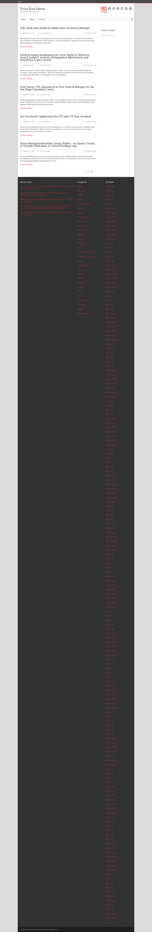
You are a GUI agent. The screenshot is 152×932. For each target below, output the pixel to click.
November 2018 (112, 594)
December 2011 (112, 914)
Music (80, 248)
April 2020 (110, 519)
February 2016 (111, 738)
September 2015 (112, 760)
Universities (82, 305)
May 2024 (110, 305)
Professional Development (86, 256)
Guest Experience (84, 226)
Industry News (82, 230)
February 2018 (111, 633)
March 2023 (110, 366)
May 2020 (110, 515)
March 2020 (110, 524)
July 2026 (110, 191)
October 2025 (111, 230)
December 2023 (112, 327)
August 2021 (111, 449)
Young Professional (84, 313)
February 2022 (111, 423)
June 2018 (110, 616)
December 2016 (112, 695)
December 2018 (112, 589)
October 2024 (111, 283)
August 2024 (111, 291)
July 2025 (110, 243)
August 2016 (111, 712)
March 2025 (110, 261)
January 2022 (111, 427)
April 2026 (110, 204)
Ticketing (81, 287)
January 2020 (111, 532)
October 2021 (111, 440)
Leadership (82, 235)
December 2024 (112, 274)
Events (80, 213)
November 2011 (112, 918)
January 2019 (111, 585)
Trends (80, 296)
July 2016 (110, 716)
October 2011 (111, 922)
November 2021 (112, 436)
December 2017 (112, 642)
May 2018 (110, 620)
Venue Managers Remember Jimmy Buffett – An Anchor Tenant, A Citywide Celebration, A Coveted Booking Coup (57, 144)
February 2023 (111, 370)
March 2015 (110, 787)
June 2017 (110, 668)
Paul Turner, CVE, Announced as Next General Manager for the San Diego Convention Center (57, 88)
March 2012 (110, 909)
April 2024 (110, 309)
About (32, 19)
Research (81, 261)
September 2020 (112, 497)
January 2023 (111, 375)
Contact (20, 1)
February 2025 (111, 265)
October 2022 (111, 388)
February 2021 (111, 475)
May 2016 (110, 725)
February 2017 (111, 686)
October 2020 (111, 493)
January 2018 (111, 638)
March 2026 (110, 208)
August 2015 (111, 765)
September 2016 (112, 708)
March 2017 (110, 681)
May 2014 (110, 830)
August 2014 (111, 817)
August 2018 (111, 607)
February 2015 (111, 791)
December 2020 (112, 484)
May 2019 (110, 567)
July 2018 (110, 611)
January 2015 (111, 795)
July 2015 (110, 769)
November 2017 (112, 646)
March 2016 (110, 734)
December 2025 (112, 221)
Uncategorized (83, 300)
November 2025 (112, 226)
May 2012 (110, 905)
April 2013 (110, 887)
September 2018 (112, 603)
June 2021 (110, 458)
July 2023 (110, 348)
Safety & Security (83, 265)
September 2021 (112, 445)
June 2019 (110, 563)
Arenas (80, 195)
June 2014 (110, 826)
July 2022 (110, 401)
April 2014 (110, 835)
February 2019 (111, 581)
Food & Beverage (83, 217)
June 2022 (110, 405)
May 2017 (110, 673)
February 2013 (111, 896)
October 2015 (111, 756)
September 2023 (112, 340)
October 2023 (111, 335)
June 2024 (110, 300)
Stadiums (81, 274)
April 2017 (110, 677)
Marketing (81, 239)
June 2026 (110, 195)
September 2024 (112, 287)
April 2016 (110, 730)
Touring (80, 291)
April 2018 (110, 624)
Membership (82, 243)
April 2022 (110, 414)
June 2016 (110, 721)
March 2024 (110, 313)
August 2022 (111, 397)
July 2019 (110, 559)
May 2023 (110, 357)
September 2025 (112, 235)
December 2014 (112, 800)
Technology (82, 283)
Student (80, 278)
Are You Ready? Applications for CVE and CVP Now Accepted (55, 116)
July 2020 (110, 506)
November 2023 (112, 331)
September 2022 (112, 392)
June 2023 (110, 353)
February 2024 (111, 318)
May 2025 (110, 252)
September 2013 (112, 865)
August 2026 (111, 186)
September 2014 (112, 813)
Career (80, 199)
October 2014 (111, 808)
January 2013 (111, 900)
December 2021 (112, 432)
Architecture (82, 191)
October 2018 (111, 598)
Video (80, 309)
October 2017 (111, 651)
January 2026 (111, 217)
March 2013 (110, 892)
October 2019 (111, 546)
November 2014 (112, 804)
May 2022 (110, 410)
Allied (80, 186)
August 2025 (111, 239)
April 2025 (110, 256)
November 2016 (112, 699)
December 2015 (112, 747)
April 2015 (110, 782)
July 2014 (110, 822)
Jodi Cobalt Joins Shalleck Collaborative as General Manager (55, 28)
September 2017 (112, 655)
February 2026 (111, 213)
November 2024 (112, 278)
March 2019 (110, 576)
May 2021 (110, 462)
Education (81, 208)
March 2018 (110, 629)
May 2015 (110, 778)
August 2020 (111, 502)
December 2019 (112, 537)
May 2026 (110, 199)
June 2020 (110, 511)
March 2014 (110, 839)
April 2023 (110, 362)
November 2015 (112, 751)
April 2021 (110, 467)
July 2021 (110, 454)
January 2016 (111, 743)
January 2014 (111, 848)
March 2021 (110, 471)
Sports (80, 270)
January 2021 (111, 480)
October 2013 (111, 861)
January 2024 (111, 322)
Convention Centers (84, 204)
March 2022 (110, 419)
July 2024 (110, 296)
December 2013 (112, 852)
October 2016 (111, 703)
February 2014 (111, 843)
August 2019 (111, 554)
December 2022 (112, 379)
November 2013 (112, 857)
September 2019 (112, 550)
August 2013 (111, 870)
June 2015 (110, 773)
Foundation (82, 221)
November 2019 (112, 541)
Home (23, 19)
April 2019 (110, 572)
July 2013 (110, 874)
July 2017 (110, 664)
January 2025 (111, 270)
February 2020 (111, 528)
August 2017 (111, 659)
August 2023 (111, 344)
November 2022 (112, 383)
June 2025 (110, 248)
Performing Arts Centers (86, 252)
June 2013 (110, 879)
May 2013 (110, 883)
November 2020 (112, 489)
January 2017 (111, 690)
